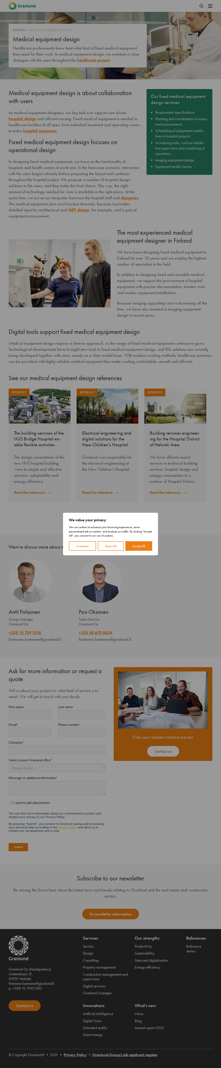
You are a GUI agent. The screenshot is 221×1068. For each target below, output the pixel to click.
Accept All (139, 546)
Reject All (110, 546)
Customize (82, 546)
